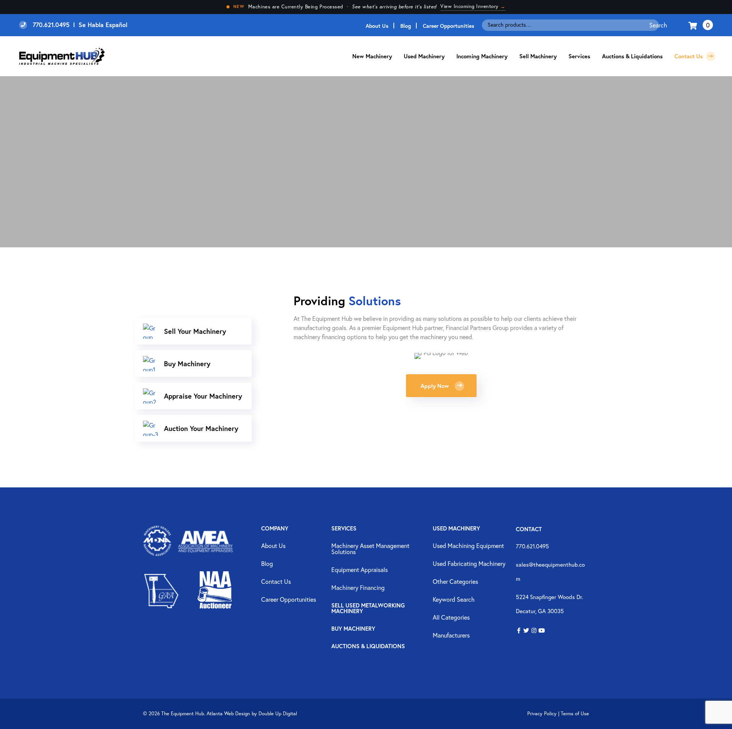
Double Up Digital (277, 713)
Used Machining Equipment (468, 546)
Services (343, 529)
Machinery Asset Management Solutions (370, 549)
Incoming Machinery (481, 56)
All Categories (451, 617)
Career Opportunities (448, 25)
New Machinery (372, 56)
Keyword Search (454, 599)
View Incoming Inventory (473, 6)
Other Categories (455, 581)
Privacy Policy (542, 713)
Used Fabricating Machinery (469, 564)
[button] (519, 631)
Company (274, 529)
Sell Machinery (538, 56)
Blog (405, 25)
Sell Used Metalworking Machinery (368, 608)
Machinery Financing (358, 588)
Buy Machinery (353, 629)
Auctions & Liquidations (632, 56)
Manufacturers (451, 635)
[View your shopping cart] (694, 25)
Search (658, 25)
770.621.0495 (532, 546)
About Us (377, 25)
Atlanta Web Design (228, 713)
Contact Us (689, 56)
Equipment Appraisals (359, 570)
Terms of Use (575, 713)
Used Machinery (424, 56)
